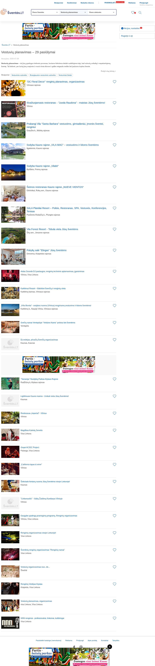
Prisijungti (146, 4)
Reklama (132, 3)
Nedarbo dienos (87, 3)
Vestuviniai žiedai (65, 75)
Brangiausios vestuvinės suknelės (43, 75)
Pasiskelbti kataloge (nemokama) (48, 640)
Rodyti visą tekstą (108, 71)
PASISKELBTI (114, 2)
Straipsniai (58, 3)
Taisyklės (115, 640)
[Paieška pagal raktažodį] (140, 13)
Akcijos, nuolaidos (132, 28)
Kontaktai (104, 640)
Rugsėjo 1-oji (127, 36)
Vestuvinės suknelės (19, 75)
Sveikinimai (72, 3)
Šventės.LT (6, 45)
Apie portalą (92, 640)
